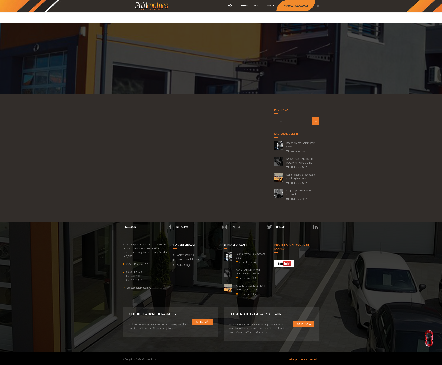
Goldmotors (149, 359)
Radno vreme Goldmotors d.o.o (300, 144)
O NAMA (245, 5)
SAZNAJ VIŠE (203, 322)
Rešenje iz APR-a (297, 359)
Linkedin (280, 226)
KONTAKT (269, 5)
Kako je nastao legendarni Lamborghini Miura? (300, 176)
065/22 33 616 (134, 280)
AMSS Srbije (183, 265)
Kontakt (314, 359)
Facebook (130, 226)
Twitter (235, 226)
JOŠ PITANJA (304, 323)
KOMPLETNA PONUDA (296, 5)
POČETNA (232, 5)
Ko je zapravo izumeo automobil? (298, 192)
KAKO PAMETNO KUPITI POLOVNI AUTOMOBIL (300, 160)
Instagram (182, 226)
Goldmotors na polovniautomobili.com (186, 257)
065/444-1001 (134, 276)
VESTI (257, 5)
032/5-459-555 (134, 271)
